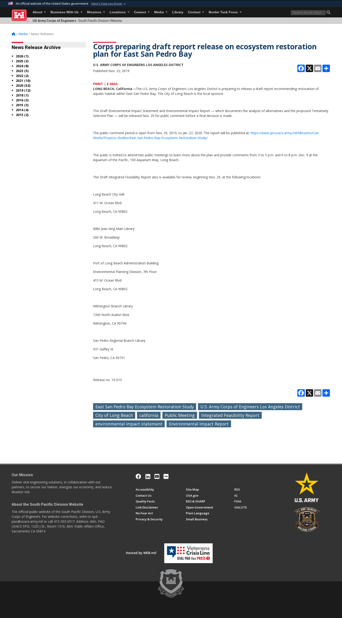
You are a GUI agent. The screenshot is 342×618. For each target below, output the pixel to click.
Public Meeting (180, 415)
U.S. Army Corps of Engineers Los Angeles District (250, 406)
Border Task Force (224, 12)
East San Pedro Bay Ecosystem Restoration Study (144, 406)
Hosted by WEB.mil (141, 553)
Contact (194, 12)
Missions (94, 12)
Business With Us (65, 12)
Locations (118, 12)
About (38, 12)
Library (177, 12)
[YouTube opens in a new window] (156, 476)
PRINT (98, 84)
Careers (140, 12)
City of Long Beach (114, 415)
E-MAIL (112, 84)
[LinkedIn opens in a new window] (147, 476)
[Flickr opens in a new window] (166, 476)
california (148, 415)
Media (159, 12)
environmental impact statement (128, 424)
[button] (109, 3)
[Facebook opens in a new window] (138, 476)
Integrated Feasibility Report (230, 415)
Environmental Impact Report (199, 424)
